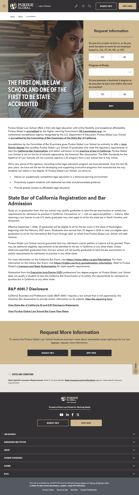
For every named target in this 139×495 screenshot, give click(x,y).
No (125, 57)
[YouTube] (61, 414)
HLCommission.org (90, 131)
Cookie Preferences (88, 489)
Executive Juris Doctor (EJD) (47, 272)
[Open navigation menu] (4, 6)
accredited (32, 131)
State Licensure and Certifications (80, 380)
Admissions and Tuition (15, 441)
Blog (6, 473)
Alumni (7, 465)
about (20, 16)
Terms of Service (97, 482)
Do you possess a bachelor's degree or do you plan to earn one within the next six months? (110, 83)
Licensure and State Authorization (36, 266)
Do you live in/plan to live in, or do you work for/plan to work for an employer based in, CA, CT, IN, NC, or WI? (110, 46)
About (7, 449)
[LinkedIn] (67, 414)
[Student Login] (82, 6)
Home (12, 16)
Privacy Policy (80, 482)
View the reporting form (98, 299)
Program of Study (99, 65)
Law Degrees (10, 434)
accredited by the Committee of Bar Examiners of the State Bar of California (53, 138)
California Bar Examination (33, 151)
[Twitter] (78, 414)
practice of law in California (95, 151)
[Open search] (89, 6)
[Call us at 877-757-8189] (76, 6)
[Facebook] (73, 414)
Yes (102, 57)
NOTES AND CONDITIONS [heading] (22, 374)
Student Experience (13, 457)
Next (111, 105)
